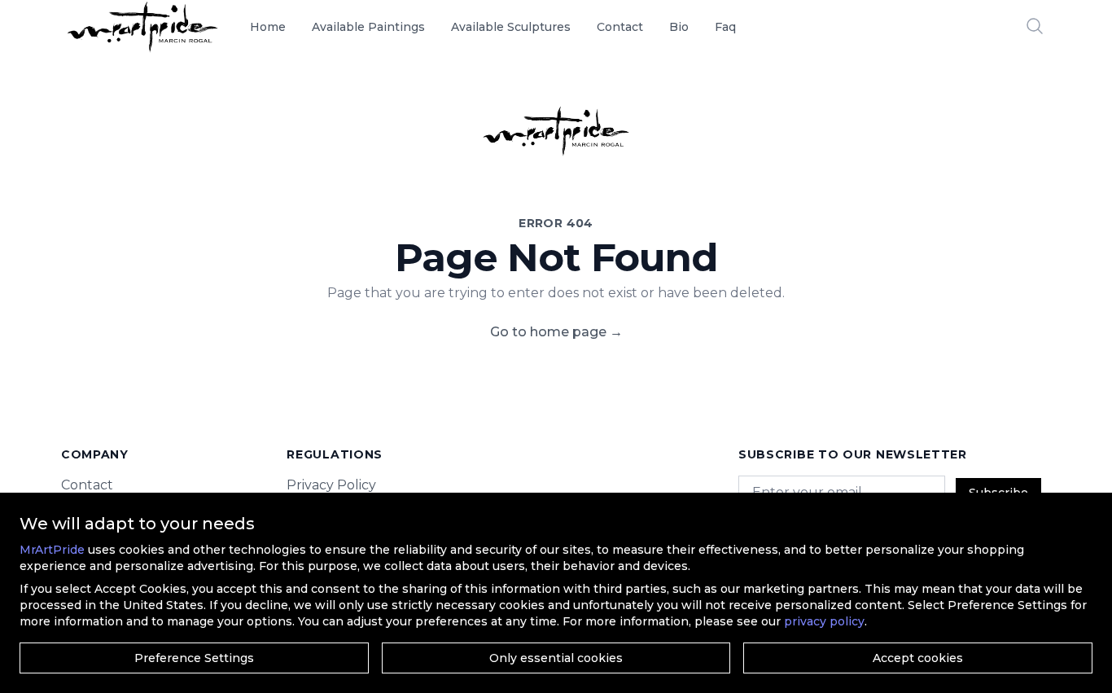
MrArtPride (52, 549)
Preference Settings (194, 658)
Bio (679, 27)
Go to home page (556, 332)
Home (268, 27)
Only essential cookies (556, 658)
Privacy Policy (331, 485)
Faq (725, 27)
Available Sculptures (511, 27)
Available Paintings (368, 27)
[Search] (1034, 26)
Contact (620, 27)
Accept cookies (918, 658)
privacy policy (824, 621)
